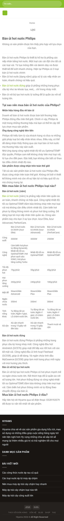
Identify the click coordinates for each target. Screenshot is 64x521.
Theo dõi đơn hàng (17, 513)
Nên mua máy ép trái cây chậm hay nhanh (24, 484)
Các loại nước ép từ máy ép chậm (20, 478)
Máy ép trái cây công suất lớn (17, 495)
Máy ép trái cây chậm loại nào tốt (19, 490)
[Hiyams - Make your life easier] (32, 13)
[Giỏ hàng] (60, 13)
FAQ (54, 513)
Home (32, 23)
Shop (47, 513)
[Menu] (5, 13)
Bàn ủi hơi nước (10, 196)
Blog (40, 513)
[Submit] (58, 4)
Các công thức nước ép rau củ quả (20, 472)
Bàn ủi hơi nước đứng (13, 85)
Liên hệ (32, 513)
